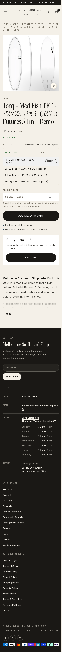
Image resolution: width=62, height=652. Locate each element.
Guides (6, 539)
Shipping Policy (11, 582)
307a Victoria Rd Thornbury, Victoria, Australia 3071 (39, 419)
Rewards (7, 506)
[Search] (49, 12)
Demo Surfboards (23, 24)
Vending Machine (11, 545)
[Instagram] (13, 638)
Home (5, 24)
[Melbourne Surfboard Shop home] (31, 12)
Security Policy (10, 588)
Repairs (7, 528)
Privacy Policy (10, 571)
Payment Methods (12, 604)
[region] (31, 63)
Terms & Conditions (13, 599)
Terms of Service (11, 566)
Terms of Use (9, 593)
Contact (7, 495)
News (6, 533)
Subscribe (12, 376)
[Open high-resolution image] (53, 85)
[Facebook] (6, 638)
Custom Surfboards (13, 517)
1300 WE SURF (29, 396)
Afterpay (7, 610)
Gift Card (7, 500)
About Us (7, 489)
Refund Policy (10, 577)
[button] (31, 63)
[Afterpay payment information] (50, 644)
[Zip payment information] (56, 644)
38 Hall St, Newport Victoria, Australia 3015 (34, 469)
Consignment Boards (13, 522)
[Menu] (5, 12)
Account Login (10, 560)
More (8, 314)
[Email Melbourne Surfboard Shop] (20, 638)
